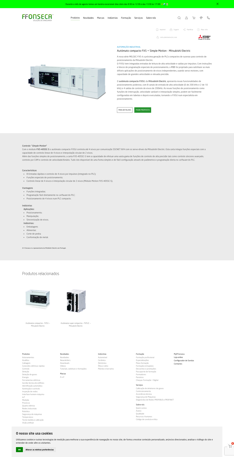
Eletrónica (102, 363)
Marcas (100, 17)
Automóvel (102, 357)
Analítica (25, 360)
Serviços (138, 17)
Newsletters (65, 360)
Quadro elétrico (28, 406)
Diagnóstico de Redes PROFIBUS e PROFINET (155, 400)
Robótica (26, 411)
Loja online (178, 357)
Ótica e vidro (103, 366)
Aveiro (138, 411)
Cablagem (26, 363)
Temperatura (27, 417)
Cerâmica (101, 360)
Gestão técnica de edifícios (33, 383)
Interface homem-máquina (33, 394)
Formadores (141, 374)
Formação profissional (145, 357)
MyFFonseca (179, 354)
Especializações (142, 360)
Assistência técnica (144, 394)
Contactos (178, 364)
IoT (23, 397)
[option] (68, 80)
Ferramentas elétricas (31, 380)
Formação (126, 17)
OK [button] (19, 449)
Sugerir (176, 30)
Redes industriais (29, 408)
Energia (25, 377)
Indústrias (113, 17)
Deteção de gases (29, 374)
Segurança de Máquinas (146, 397)
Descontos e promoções (146, 369)
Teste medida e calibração (33, 420)
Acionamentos (28, 357)
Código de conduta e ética (146, 419)
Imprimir (163, 30)
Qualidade (140, 414)
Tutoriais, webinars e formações (73, 369)
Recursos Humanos (144, 416)
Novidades (88, 17)
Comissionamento (143, 391)
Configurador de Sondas (184, 361)
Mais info (204, 30)
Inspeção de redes (30, 391)
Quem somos (141, 408)
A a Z (62, 377)
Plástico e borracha (106, 369)
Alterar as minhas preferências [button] (40, 449)
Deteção (25, 372)
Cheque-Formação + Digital (147, 380)
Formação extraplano (145, 366)
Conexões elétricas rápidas (33, 366)
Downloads (64, 363)
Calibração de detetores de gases (150, 388)
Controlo (25, 369)
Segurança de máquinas (32, 414)
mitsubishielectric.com (168, 37)
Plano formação (142, 363)
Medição (25, 400)
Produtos (75, 17)
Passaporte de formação (146, 372)
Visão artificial (28, 423)
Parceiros (140, 377)
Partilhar (190, 30)
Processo (26, 403)
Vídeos (63, 366)
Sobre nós (151, 17)
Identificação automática (32, 386)
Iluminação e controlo (31, 389)
